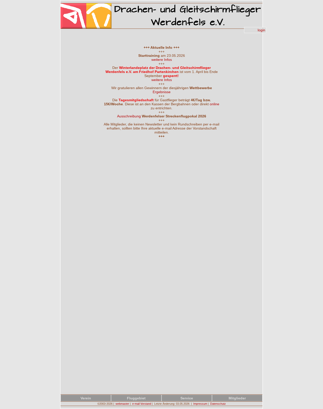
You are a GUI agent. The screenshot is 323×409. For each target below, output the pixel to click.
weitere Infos (161, 60)
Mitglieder (237, 398)
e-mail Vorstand (141, 403)
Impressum (200, 403)
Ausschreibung (129, 116)
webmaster (122, 403)
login (261, 30)
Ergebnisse (162, 92)
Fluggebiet (136, 398)
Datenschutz (218, 403)
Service (186, 398)
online (214, 104)
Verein (85, 398)
